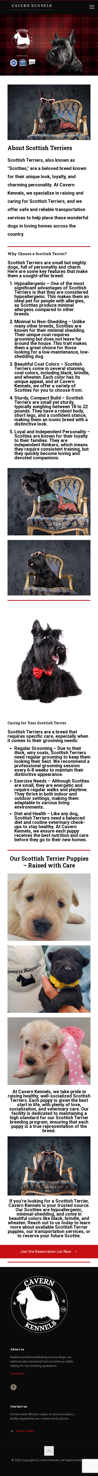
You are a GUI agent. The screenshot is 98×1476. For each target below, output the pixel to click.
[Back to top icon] (49, 1451)
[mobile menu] (92, 7)
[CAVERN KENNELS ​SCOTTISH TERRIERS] (31, 7)
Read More (17, 1373)
